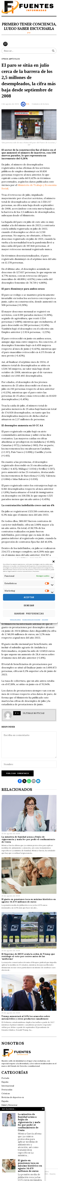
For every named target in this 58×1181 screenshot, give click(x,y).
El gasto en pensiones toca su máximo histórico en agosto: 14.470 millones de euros (28, 900)
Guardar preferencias (29, 613)
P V (29, 33)
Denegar (29, 605)
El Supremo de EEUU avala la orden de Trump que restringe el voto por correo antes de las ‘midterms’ (28, 956)
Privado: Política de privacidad (31, 619)
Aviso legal (45, 619)
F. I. (27, 104)
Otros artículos (10, 59)
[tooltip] (20, 781)
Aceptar (29, 597)
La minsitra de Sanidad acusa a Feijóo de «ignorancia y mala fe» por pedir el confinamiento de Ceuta (28, 839)
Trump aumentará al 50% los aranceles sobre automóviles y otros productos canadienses (25, 1017)
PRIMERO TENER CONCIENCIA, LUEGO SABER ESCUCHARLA (29, 26)
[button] (53, 561)
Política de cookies (15, 619)
